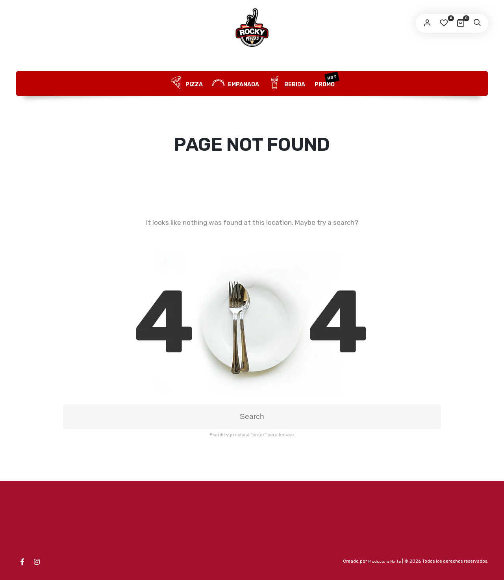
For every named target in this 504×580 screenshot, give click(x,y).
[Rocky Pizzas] (252, 27)
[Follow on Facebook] (22, 562)
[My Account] (427, 23)
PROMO (326, 81)
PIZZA (193, 84)
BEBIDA (294, 84)
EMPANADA (243, 84)
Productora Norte (384, 561)
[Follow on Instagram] (36, 562)
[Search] (477, 23)
